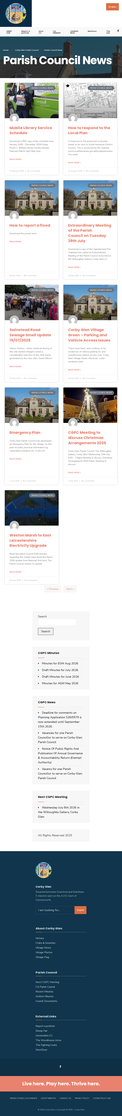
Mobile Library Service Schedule (31, 130)
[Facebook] (118, 30)
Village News (43, 947)
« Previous (52, 589)
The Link (108, 32)
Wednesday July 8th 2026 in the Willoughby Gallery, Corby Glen (58, 812)
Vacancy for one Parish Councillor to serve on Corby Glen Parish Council (60, 773)
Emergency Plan (25, 432)
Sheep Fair (41, 1031)
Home (6, 50)
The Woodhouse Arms (48, 1040)
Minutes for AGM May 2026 (60, 683)
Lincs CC (41, 32)
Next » (70, 589)
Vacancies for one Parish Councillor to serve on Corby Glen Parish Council (60, 737)
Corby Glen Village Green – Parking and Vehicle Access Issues (89, 335)
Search (42, 616)
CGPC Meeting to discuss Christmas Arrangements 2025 (87, 437)
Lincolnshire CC (44, 1035)
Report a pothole (25, 32)
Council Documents (46, 1001)
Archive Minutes (45, 996)
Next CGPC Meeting (47, 982)
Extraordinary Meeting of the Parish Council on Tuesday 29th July (89, 233)
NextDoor (92, 31)
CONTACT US (65, 1098)
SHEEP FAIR (9, 32)
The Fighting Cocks (46, 1045)
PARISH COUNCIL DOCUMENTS (23, 1098)
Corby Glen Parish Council (27, 50)
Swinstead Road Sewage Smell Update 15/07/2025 (30, 335)
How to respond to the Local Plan (89, 130)
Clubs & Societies (45, 943)
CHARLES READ (74, 32)
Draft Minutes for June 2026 (60, 677)
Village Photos (44, 952)
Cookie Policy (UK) (102, 1098)
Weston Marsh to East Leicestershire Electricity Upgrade (30, 540)
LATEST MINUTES (48, 1098)
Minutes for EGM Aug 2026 (60, 663)
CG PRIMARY (57, 32)
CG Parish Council (45, 987)
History (40, 938)
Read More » (16, 159)
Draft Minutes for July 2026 (60, 670)
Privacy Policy (82, 1098)
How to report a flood (30, 225)
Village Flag (42, 957)
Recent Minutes (44, 991)
